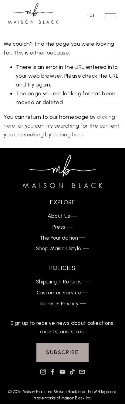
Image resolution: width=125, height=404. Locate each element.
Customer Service (59, 293)
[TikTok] (72, 372)
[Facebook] (53, 372)
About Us (59, 216)
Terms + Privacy (59, 303)
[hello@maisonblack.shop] (82, 372)
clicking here (68, 134)
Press (59, 227)
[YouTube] (62, 372)
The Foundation (59, 238)
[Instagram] (43, 372)
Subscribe (62, 352)
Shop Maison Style (58, 248)
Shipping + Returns (59, 282)
